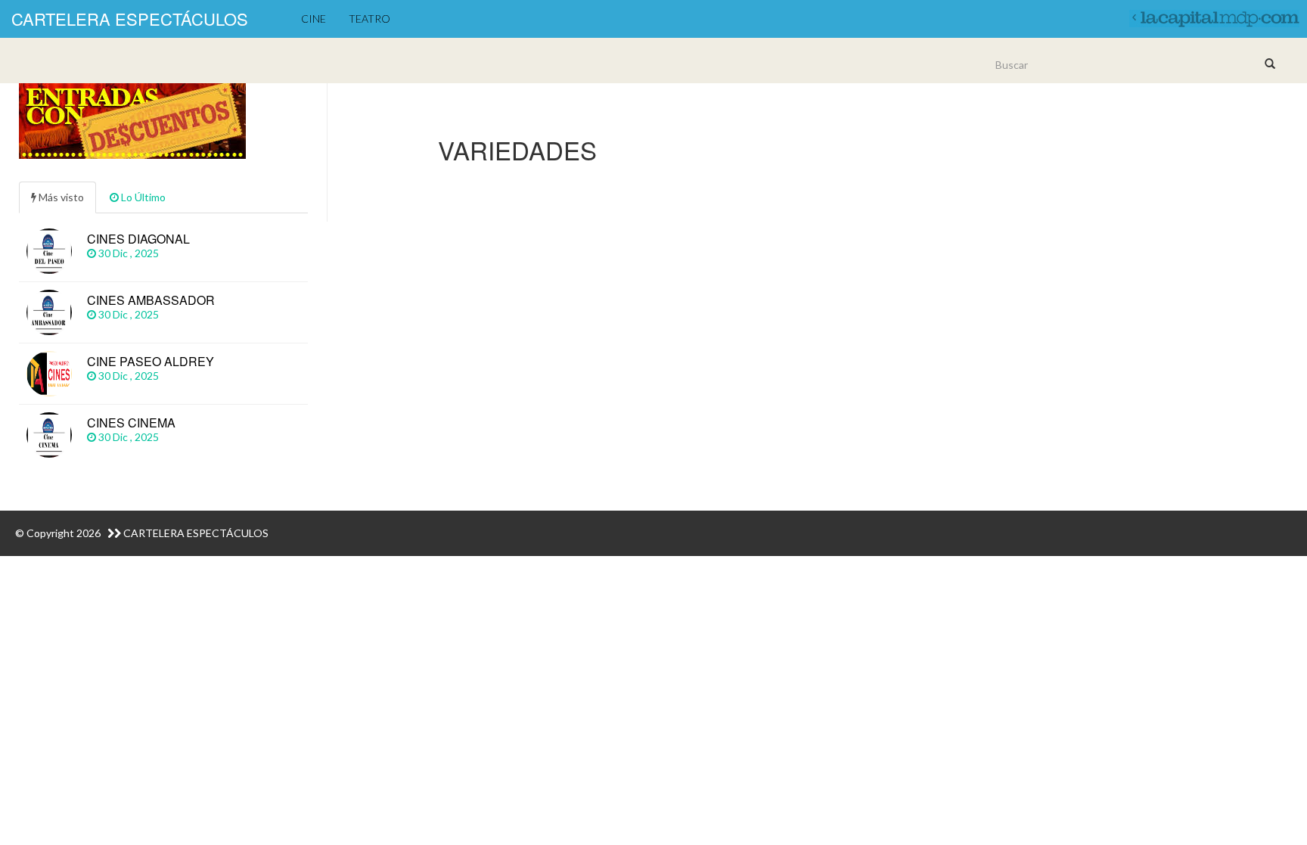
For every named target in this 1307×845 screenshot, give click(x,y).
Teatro (369, 18)
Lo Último (142, 197)
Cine (313, 18)
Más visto (60, 197)
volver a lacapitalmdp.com (1212, 15)
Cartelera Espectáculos (129, 18)
